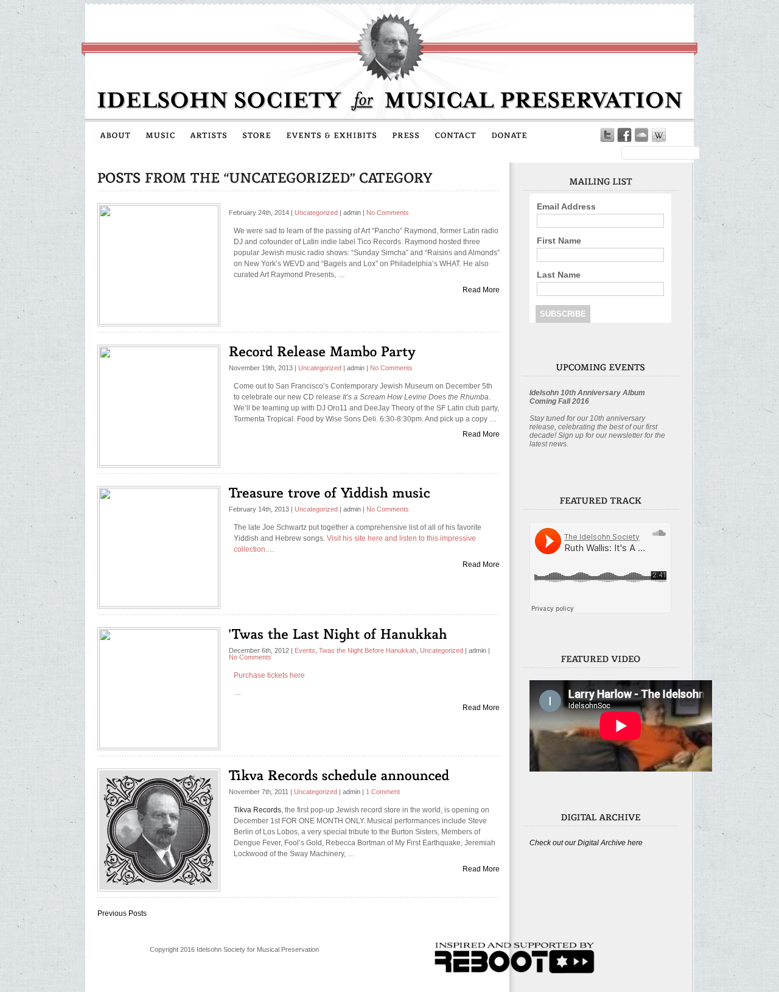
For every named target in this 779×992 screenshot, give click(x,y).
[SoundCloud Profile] (641, 135)
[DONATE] (509, 134)
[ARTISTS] (209, 134)
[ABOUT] (115, 134)
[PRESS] (406, 134)
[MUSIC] (160, 134)
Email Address (566, 206)
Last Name (559, 274)
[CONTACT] (455, 134)
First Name (559, 240)
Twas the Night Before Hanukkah (367, 650)
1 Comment (383, 791)
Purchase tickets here (269, 675)
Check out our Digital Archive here (586, 843)
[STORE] (257, 134)
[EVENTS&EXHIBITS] (332, 134)
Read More (481, 290)
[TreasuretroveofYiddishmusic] (329, 492)
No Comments (387, 212)
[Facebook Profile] (624, 135)
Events (305, 650)
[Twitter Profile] (607, 135)
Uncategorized (316, 212)
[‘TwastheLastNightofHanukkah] (338, 633)
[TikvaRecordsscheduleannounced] (339, 775)
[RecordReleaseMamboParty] (322, 351)
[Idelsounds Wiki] (658, 135)
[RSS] (675, 135)
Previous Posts (122, 913)
